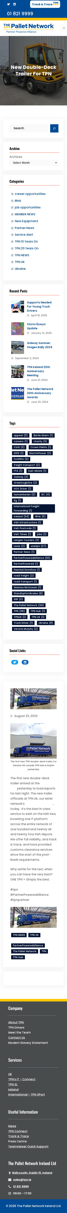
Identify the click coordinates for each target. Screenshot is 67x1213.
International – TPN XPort (26, 1095)
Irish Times (22, 534)
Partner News (24, 228)
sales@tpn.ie (22, 1180)
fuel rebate (37, 471)
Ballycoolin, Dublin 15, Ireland (32, 1173)
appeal (21, 435)
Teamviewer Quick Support (28, 1146)
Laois (19, 546)
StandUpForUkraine (28, 593)
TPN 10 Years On (26, 241)
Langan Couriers (26, 540)
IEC (45, 494)
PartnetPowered (26, 563)
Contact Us (16, 1038)
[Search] (54, 128)
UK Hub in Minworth (39, 804)
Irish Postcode (25, 528)
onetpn (38, 546)
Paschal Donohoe (27, 569)
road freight (24, 575)
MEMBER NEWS (25, 214)
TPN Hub (38, 611)
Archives (15, 157)
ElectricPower (40, 453)
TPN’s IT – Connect (21, 1079)
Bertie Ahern (43, 435)
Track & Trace (18, 1136)
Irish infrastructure (27, 522)
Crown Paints (40, 447)
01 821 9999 (21, 1186)
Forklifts (21, 459)
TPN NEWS (22, 255)
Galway (21, 477)
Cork (19, 447)
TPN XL (13, 1084)
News (12, 1126)
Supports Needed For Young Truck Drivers (39, 306)
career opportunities (30, 194)
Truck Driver (23, 623)
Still (18, 599)
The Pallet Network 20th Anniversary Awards (40, 393)
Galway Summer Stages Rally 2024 (39, 345)
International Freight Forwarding (26, 508)
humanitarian (24, 494)
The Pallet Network (29, 605)
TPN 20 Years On (26, 248)
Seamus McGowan (27, 587)
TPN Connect (17, 1131)
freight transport (27, 465)
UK (10, 1074)
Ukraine (20, 269)
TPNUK (20, 617)
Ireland (21, 516)
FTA (18, 471)
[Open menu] (64, 28)
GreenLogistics (25, 482)
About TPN (16, 1022)
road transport (25, 581)
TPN (19, 611)
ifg (17, 500)
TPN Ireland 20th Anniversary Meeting (38, 371)
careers (21, 441)
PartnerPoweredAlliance (32, 558)
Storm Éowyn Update (36, 326)
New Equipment (26, 221)
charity (40, 441)
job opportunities (28, 207)
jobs (41, 534)
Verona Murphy (26, 629)
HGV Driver (22, 488)
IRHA (18, 201)
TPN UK (20, 262)
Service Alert (24, 235)
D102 (19, 453)
